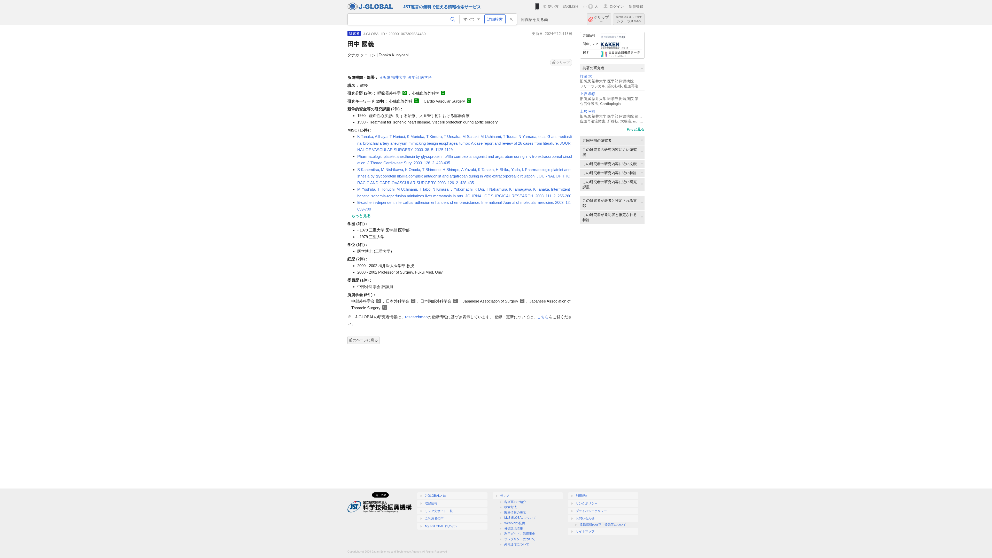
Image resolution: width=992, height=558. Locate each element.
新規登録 (636, 6)
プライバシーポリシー (591, 511)
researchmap (416, 317)
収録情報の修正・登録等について (603, 524)
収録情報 (431, 503)
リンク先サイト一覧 (439, 511)
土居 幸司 (587, 111)
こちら (543, 317)
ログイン (616, 6)
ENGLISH (570, 6)
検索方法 (510, 507)
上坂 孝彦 (587, 94)
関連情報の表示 (515, 512)
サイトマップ (585, 531)
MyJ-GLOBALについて (520, 518)
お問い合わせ (585, 518)
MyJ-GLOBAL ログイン (441, 526)
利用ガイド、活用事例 (519, 534)
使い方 (553, 6)
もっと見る (635, 129)
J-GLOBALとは (435, 496)
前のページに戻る (363, 340)
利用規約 (582, 496)
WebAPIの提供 (514, 523)
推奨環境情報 (513, 528)
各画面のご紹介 (515, 502)
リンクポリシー (587, 503)
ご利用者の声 (434, 518)
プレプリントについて (519, 539)
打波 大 (586, 76)
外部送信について (516, 544)
